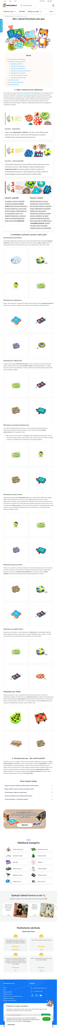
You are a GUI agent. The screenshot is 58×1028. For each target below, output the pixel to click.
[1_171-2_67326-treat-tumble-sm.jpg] (16, 517)
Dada (41, 950)
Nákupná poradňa (7, 994)
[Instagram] (36, 995)
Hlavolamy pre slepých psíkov (18, 77)
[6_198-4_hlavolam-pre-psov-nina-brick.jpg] (41, 607)
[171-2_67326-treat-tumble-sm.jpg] (16, 278)
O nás (4, 1)
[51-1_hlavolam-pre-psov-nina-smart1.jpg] (41, 670)
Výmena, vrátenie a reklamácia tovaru (12, 996)
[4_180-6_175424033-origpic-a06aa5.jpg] (16, 644)
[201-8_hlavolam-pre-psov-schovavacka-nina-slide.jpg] (41, 736)
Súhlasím (46, 1019)
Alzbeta (41, 971)
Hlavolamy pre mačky (13, 80)
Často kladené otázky (13, 84)
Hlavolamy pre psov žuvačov (18, 73)
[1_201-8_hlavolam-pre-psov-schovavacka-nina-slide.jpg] (16, 403)
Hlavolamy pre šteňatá (16, 64)
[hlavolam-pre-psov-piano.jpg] (16, 736)
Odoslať (46, 1015)
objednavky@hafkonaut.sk (40, 988)
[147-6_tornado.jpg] (41, 253)
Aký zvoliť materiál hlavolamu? (16, 82)
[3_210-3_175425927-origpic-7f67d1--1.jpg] (16, 313)
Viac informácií (27, 1021)
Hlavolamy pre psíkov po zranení (19, 75)
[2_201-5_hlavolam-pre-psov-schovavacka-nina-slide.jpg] (16, 543)
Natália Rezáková (15, 950)
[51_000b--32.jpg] (16, 253)
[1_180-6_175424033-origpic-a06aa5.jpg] (16, 378)
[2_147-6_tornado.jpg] (41, 644)
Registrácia (49, 1)
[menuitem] (10, 11)
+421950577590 (38, 991)
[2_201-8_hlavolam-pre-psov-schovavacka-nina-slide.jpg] (16, 472)
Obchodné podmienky (8, 998)
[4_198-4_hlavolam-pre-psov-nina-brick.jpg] (41, 313)
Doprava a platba (7, 992)
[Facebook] (32, 995)
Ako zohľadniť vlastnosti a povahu (16, 61)
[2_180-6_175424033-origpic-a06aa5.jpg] (41, 517)
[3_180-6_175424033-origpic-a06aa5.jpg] (16, 447)
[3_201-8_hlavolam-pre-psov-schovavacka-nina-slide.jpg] (16, 582)
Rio (15, 971)
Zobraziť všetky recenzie (28, 931)
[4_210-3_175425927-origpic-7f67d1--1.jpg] (16, 607)
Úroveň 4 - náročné (36, 198)
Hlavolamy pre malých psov (18, 66)
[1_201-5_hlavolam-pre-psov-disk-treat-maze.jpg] (41, 339)
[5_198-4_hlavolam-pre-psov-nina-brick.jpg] (41, 378)
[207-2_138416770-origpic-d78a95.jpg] (41, 403)
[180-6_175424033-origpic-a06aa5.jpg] (41, 278)
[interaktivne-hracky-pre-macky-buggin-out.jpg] (16, 713)
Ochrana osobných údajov (9, 1000)
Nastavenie (11, 1024)
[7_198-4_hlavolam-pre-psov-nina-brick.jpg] (16, 670)
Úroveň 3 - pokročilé (11, 198)
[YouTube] (40, 995)
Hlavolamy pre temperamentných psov (21, 70)
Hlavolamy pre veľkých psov (18, 68)
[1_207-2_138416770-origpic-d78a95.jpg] (41, 543)
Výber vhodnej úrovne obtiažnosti (16, 59)
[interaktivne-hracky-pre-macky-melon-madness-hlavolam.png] (41, 712)
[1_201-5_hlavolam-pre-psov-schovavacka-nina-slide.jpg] (16, 339)
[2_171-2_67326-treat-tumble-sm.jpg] (41, 447)
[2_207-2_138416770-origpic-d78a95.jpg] (41, 472)
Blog (10, 1)
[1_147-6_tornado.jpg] (41, 582)
